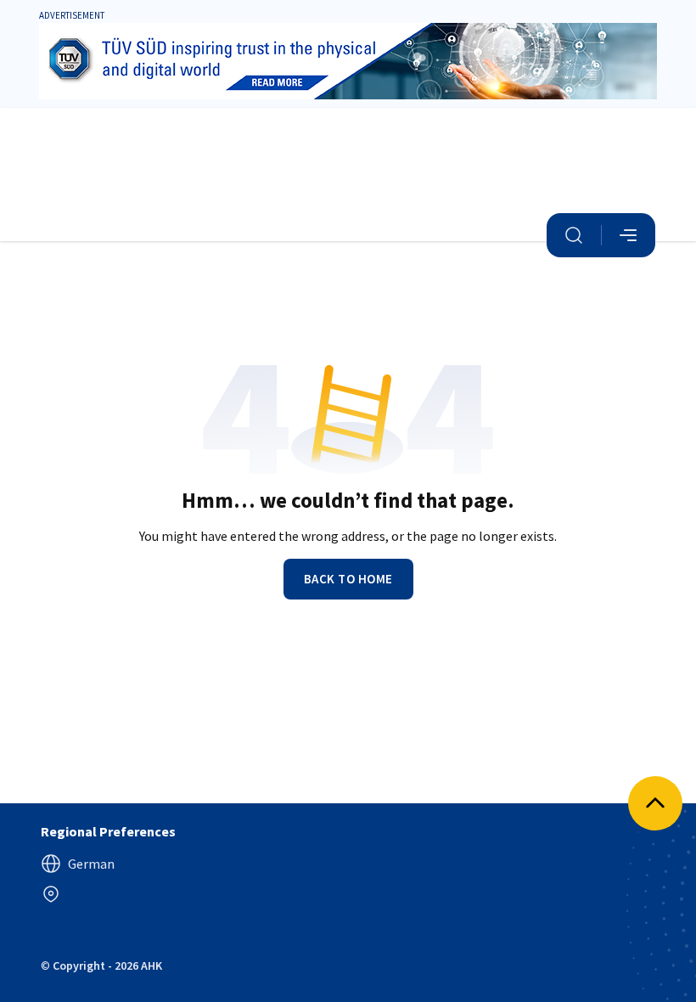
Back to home (348, 579)
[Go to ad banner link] (348, 61)
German (91, 863)
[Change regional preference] (51, 894)
